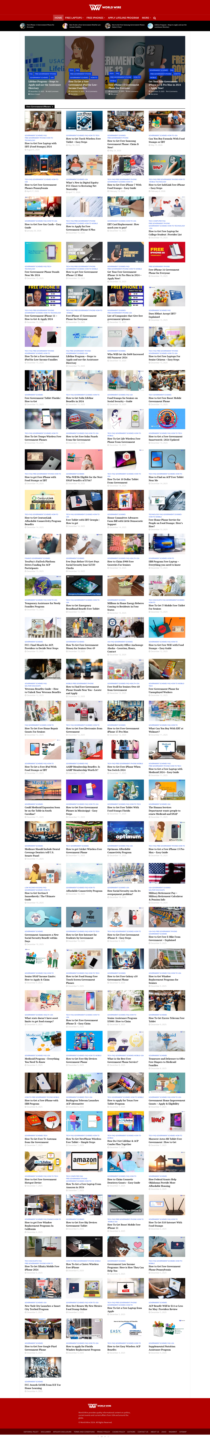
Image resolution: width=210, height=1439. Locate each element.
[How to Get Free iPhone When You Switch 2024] (125, 749)
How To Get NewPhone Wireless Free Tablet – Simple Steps (83, 1140)
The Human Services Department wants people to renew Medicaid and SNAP (164, 810)
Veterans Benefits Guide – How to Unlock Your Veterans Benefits (43, 690)
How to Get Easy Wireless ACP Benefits (123, 1348)
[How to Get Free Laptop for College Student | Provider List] (167, 206)
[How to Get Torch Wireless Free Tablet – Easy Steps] (84, 121)
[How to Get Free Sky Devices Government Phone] (84, 1041)
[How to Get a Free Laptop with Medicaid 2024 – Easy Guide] (167, 749)
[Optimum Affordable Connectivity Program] (125, 831)
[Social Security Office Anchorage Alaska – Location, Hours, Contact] (125, 627)
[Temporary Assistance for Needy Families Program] (43, 585)
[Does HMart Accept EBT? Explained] (167, 295)
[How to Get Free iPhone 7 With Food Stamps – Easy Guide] (125, 164)
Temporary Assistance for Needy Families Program (42, 605)
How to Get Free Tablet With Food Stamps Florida (123, 809)
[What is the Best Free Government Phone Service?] (125, 1041)
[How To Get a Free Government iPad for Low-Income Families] (65, 26)
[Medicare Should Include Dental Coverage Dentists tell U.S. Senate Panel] (43, 831)
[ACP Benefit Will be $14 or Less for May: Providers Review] (167, 1288)
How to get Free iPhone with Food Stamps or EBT (40, 479)
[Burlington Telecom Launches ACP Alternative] (84, 1082)
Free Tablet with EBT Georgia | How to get (82, 521)
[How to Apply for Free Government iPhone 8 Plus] (84, 206)
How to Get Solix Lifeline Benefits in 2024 (79, 399)
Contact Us (143, 1432)
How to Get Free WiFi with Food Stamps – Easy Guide (166, 646)
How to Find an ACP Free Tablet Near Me (166, 479)
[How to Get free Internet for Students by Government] (84, 917)
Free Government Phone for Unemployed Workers (164, 690)
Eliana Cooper (35, 94)
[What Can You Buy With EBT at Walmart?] (167, 710)
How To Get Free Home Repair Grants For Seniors (41, 730)
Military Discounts (33, 686)
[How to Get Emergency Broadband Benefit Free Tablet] (84, 585)
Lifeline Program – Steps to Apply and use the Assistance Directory (170, 26)
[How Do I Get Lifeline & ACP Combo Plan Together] (125, 1121)
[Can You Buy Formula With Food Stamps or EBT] (167, 121)
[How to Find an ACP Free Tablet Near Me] (167, 459)
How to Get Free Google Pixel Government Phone (41, 1348)
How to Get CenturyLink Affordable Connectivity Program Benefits (43, 521)
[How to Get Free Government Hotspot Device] (43, 1161)
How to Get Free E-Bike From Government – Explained (164, 938)
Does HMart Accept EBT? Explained (162, 315)
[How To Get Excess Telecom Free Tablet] (167, 1000)
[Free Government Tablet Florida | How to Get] (43, 380)
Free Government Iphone (45, 74)
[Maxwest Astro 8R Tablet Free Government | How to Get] (167, 1121)
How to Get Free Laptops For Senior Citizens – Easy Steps (164, 358)
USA (52, 77)
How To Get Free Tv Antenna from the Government (41, 1140)
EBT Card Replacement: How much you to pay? (123, 226)
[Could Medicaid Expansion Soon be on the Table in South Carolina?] (43, 789)
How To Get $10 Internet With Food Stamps (165, 1224)
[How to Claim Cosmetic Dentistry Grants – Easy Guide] (125, 1161)
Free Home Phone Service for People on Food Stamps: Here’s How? (166, 523)
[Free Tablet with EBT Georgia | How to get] (84, 500)
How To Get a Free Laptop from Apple (124, 1309)
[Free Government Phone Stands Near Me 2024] (43, 252)
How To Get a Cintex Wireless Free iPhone (82, 1266)
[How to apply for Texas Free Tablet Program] (125, 1082)
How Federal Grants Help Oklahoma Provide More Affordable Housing (162, 1182)
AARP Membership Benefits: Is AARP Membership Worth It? (83, 768)
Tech (71, 70)
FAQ (30, 74)
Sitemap (182, 1432)
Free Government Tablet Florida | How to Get (43, 399)
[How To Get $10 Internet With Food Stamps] (167, 1204)
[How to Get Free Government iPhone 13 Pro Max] (125, 710)
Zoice (164, 1432)
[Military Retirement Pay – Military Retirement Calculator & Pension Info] (167, 873)
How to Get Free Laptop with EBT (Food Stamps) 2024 (41, 145)
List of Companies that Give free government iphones (125, 317)
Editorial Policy (31, 1432)
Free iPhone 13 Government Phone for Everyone (40, 26)
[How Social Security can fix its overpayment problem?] (125, 873)
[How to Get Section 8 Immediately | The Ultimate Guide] (43, 873)
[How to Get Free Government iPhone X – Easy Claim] (84, 1000)
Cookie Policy (118, 1432)
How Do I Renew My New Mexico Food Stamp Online (84, 1307)
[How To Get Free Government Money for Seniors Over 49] (84, 627)
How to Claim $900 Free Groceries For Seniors (120, 563)
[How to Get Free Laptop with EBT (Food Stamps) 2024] (43, 121)
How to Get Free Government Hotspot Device (41, 1181)
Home (58, 17)
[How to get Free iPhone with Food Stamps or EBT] (43, 459)
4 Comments (172, 91)
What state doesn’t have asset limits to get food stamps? (41, 1020)
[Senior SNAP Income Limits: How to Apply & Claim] (43, 958)
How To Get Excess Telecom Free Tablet (166, 1020)
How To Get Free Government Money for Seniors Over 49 (82, 646)
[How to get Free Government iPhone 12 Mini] (84, 252)
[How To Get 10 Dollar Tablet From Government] (125, 459)
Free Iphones (95, 17)
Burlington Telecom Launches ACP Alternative (82, 1102)
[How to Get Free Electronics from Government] (84, 710)
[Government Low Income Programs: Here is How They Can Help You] (125, 1246)
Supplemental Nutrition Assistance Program (162, 1348)
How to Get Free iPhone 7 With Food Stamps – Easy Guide (124, 186)
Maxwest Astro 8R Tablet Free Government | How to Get (165, 1140)
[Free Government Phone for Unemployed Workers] (167, 669)
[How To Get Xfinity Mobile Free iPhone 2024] (43, 1246)
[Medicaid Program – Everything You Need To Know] (43, 1041)
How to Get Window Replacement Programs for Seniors (163, 979)
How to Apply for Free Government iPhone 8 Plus (80, 228)
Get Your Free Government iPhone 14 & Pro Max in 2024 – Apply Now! (165, 85)
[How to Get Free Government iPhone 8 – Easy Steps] (125, 917)
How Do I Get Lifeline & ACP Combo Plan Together (123, 1142)
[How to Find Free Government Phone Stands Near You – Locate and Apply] (84, 669)
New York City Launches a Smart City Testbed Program (43, 1307)
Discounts (157, 600)
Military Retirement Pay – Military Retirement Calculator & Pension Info (166, 896)
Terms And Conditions (84, 1432)
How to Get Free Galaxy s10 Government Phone (122, 978)
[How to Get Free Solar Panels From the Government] (84, 418)
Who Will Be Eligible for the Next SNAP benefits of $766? (84, 479)
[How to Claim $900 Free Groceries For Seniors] (125, 543)
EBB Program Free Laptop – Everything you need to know (165, 563)
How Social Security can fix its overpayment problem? (124, 892)
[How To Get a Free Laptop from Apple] (125, 1288)
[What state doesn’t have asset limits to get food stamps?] (43, 1000)
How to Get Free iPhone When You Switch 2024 (123, 768)
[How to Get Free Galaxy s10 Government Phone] (125, 958)
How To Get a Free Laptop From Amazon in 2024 (83, 1185)
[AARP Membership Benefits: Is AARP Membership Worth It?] (84, 749)
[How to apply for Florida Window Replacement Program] (84, 1328)
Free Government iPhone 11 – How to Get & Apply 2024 (41, 317)
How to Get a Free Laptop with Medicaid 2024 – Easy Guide (165, 770)
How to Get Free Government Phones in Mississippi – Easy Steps (82, 810)
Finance (28, 558)
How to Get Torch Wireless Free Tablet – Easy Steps (83, 140)
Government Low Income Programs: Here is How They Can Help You (125, 1267)
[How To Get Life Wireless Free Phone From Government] (125, 418)
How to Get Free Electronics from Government (84, 730)
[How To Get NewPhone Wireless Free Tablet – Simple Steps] (84, 1121)
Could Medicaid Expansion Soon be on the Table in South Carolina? (42, 810)
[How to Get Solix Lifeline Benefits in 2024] (84, 380)
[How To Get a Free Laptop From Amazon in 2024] (84, 1161)
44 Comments (133, 91)
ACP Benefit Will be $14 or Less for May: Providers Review (166, 1307)
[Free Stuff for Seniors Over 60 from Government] (125, 669)
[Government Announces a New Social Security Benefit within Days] (43, 917)
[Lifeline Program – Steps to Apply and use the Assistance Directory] (150, 26)
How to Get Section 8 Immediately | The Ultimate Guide (40, 896)
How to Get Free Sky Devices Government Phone (81, 1060)
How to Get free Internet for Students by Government (81, 936)
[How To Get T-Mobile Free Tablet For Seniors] (167, 585)
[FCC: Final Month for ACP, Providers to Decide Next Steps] (43, 627)
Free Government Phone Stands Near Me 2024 (42, 273)
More (145, 17)
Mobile (113, 81)
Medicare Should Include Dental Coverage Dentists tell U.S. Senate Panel (42, 852)
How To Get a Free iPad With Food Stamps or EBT (41, 768)
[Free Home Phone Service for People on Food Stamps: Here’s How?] (167, 500)
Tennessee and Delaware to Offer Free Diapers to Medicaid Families (167, 1062)
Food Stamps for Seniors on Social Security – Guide (122, 399)
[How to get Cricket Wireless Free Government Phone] (84, 831)
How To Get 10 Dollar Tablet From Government (123, 481)
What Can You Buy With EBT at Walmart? (166, 730)
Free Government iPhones (38, 106)
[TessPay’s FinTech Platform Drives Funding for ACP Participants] (43, 543)
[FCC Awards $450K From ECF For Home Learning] (43, 1367)
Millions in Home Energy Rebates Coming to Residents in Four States (125, 606)
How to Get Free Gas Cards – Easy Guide (43, 226)
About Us (155, 1432)
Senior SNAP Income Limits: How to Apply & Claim (40, 978)
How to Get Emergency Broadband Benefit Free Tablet (83, 607)
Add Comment (53, 91)
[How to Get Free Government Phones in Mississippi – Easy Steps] (84, 789)
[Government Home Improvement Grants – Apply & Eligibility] (167, 1082)
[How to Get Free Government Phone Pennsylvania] (167, 1246)
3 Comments (92, 91)
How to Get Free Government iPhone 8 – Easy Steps (123, 936)
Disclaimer (46, 1432)
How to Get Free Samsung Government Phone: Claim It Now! (128, 26)
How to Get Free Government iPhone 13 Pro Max (123, 730)
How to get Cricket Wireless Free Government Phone (84, 851)
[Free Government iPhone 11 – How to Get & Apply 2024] (43, 295)
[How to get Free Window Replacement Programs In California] (43, 1204)
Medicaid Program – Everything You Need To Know (42, 1060)
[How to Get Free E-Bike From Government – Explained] (167, 917)
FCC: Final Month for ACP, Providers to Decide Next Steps (41, 646)
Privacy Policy (103, 1432)
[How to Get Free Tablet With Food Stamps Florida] (125, 789)
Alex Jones (74, 94)
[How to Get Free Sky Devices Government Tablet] (84, 1204)
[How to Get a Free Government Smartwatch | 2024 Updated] (167, 418)
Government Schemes (39, 77)
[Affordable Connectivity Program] (84, 873)
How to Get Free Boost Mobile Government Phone (165, 399)
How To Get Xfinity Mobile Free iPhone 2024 (42, 1268)
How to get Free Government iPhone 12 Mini (82, 273)
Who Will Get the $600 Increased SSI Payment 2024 (125, 356)
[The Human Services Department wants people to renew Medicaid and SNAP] (167, 789)
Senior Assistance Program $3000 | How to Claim (122, 1020)
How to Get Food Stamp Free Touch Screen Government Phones (82, 979)
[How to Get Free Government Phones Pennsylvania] (43, 164)
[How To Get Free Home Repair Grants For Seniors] (43, 710)
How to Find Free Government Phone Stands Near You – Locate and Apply (83, 690)
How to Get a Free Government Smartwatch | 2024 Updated (166, 438)
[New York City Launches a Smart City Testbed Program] (43, 1288)
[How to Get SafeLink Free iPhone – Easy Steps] (167, 164)
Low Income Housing (33, 888)
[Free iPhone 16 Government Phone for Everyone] (167, 252)
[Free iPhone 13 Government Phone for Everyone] (23, 26)
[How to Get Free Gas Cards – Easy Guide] (43, 206)
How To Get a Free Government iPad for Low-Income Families (85, 26)
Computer (157, 221)
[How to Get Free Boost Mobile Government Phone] (167, 380)
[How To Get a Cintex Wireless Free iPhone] (84, 1246)
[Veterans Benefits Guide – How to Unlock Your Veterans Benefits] (43, 669)
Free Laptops (73, 17)
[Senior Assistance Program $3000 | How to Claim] (125, 1000)
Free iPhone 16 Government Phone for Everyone (164, 271)
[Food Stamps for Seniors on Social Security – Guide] (125, 380)
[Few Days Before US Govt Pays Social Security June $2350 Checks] (84, 543)
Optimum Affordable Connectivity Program (119, 851)
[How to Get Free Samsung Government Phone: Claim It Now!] (108, 26)
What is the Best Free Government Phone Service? (122, 1060)
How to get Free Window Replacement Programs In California (39, 1225)
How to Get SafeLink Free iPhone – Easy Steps (167, 186)
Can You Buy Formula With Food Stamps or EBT (167, 140)
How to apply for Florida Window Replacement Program (83, 1348)
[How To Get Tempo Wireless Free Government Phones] (43, 418)
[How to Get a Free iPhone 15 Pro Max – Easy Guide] (167, 831)
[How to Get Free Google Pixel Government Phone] (43, 1328)
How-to (94, 77)
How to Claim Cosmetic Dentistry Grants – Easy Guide (123, 1181)
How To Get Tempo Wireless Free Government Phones (43, 438)
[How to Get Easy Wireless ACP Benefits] (125, 1328)
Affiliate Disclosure (62, 1432)
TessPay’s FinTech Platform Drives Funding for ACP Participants (40, 565)
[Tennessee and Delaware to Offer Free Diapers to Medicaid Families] (167, 1041)
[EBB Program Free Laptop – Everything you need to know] (167, 543)
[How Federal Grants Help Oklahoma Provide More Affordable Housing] (167, 1161)
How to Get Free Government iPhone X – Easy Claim (82, 1022)
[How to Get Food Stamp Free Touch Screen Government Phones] (84, 958)
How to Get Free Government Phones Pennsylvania (41, 186)
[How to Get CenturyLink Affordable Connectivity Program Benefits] (43, 500)
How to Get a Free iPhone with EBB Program (41, 1102)
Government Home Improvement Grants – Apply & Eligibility (167, 1102)
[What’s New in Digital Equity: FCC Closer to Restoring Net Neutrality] (84, 164)
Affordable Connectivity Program (84, 890)
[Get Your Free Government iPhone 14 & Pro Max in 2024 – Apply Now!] (125, 252)
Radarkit (173, 1432)
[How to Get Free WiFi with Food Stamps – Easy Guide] (167, 627)
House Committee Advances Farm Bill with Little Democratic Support (125, 521)
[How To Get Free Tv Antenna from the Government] (43, 1121)
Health (133, 558)
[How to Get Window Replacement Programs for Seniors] (167, 958)
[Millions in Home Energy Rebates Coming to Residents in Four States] (125, 585)
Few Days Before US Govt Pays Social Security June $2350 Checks (82, 565)
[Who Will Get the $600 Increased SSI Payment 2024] (125, 336)
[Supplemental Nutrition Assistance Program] (167, 1328)
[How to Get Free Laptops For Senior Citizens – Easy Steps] (167, 336)
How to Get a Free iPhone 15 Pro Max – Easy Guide (166, 851)
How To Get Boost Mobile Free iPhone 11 (123, 1226)
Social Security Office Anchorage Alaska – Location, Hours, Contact (125, 648)
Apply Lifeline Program (123, 17)
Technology (30, 140)
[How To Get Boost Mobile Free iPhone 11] (125, 1204)
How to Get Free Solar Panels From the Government (82, 438)
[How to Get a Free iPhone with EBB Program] (43, 1082)
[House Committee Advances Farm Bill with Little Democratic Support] (125, 500)
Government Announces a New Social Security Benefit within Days (42, 938)
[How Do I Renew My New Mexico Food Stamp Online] (84, 1288)
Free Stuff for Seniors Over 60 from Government (123, 688)
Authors (131, 1432)
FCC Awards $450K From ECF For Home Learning (43, 1386)
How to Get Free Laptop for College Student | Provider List (165, 233)
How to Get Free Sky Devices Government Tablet (81, 1224)
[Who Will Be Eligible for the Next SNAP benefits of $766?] (84, 459)
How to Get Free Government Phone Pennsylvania (165, 1268)
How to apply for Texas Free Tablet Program (122, 1102)
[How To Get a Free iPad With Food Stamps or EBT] (43, 749)
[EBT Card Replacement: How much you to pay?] (125, 206)
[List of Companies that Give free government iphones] (125, 295)
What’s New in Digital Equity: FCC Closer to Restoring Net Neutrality (82, 186)
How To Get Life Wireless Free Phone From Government (123, 440)
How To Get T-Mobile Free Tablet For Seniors (167, 607)
